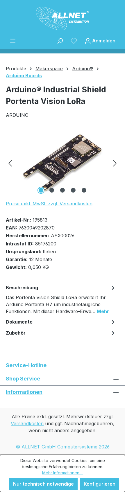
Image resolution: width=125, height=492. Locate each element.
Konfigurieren (99, 484)
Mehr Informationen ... (62, 472)
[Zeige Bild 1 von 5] (41, 190)
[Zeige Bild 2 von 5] (51, 190)
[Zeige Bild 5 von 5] (84, 190)
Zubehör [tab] (16, 333)
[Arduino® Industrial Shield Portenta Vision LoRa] (62, 162)
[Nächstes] (114, 162)
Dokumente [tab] (19, 322)
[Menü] (13, 40)
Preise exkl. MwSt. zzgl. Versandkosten (49, 204)
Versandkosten (27, 423)
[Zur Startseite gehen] (62, 18)
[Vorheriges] (10, 162)
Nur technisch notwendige (43, 484)
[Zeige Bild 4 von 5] (73, 190)
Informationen (24, 392)
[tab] (61, 299)
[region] (62, 162)
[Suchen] (60, 40)
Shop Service (23, 379)
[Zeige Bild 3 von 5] (62, 190)
